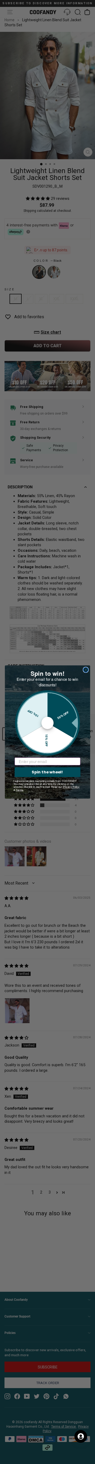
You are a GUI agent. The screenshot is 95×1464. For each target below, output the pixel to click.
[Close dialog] (85, 669)
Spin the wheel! (47, 772)
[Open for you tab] (80, 1436)
